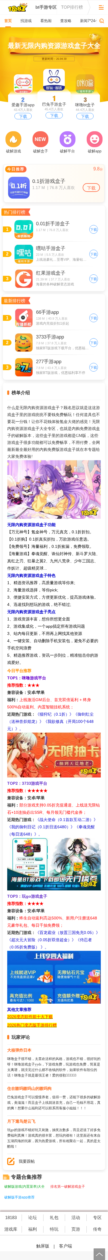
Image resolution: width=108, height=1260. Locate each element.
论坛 (32, 1217)
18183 (11, 1217)
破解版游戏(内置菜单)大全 (24, 1187)
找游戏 (26, 21)
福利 (32, 1229)
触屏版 (42, 1245)
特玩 (54, 1229)
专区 (97, 1217)
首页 (8, 21)
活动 (75, 1217)
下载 (54, 115)
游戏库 (10, 1229)
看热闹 (46, 21)
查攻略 (65, 21)
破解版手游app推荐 (19, 1197)
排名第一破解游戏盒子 (67, 1187)
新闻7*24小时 (91, 21)
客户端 (65, 1245)
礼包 (54, 1217)
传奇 (97, 1229)
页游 (75, 1229)
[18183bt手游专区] (17, 7)
